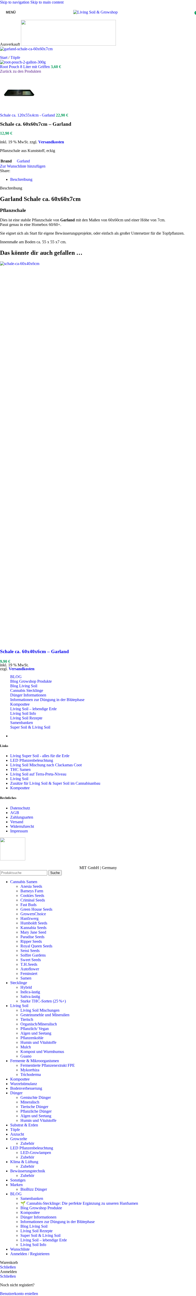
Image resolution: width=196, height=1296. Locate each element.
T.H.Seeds (28, 964)
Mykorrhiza (29, 1070)
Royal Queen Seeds (36, 946)
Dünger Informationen (28, 695)
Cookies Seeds (32, 895)
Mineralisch (29, 1102)
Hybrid (26, 987)
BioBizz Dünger (33, 1189)
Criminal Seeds (32, 900)
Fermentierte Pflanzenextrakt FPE (47, 1065)
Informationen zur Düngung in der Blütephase (47, 699)
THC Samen (20, 769)
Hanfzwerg (29, 918)
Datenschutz (20, 808)
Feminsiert (28, 973)
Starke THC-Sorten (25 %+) (43, 1001)
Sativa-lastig (30, 996)
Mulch (25, 1047)
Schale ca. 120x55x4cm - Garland (28, 115)
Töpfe (15, 57)
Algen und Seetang (35, 1033)
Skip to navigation (15, 2)
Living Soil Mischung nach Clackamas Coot (46, 765)
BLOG (16, 677)
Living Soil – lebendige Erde (33, 709)
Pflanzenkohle (31, 1038)
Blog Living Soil (23, 686)
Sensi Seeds (30, 950)
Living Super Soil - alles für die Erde (39, 756)
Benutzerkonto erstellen (19, 1293)
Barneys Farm (31, 891)
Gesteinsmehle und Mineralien (44, 1015)
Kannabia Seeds (33, 927)
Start (4, 57)
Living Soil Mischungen (39, 1010)
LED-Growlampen (35, 1152)
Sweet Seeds (30, 960)
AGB (14, 812)
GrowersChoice (33, 914)
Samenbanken (21, 722)
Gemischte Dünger (35, 1097)
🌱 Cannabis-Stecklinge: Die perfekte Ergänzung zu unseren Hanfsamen (79, 1203)
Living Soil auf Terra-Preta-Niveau (38, 774)
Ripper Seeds (31, 941)
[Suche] (122, 12)
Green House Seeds (36, 909)
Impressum (19, 831)
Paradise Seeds (32, 937)
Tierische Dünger (34, 1106)
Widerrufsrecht (22, 826)
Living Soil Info (23, 713)
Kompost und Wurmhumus (42, 1051)
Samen (25, 978)
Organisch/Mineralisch (38, 1024)
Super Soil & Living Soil (30, 727)
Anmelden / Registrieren (30, 1254)
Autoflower (29, 969)
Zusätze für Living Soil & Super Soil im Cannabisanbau (55, 783)
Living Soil (19, 779)
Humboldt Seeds (33, 923)
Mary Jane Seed (33, 932)
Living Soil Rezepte (26, 718)
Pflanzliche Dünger (36, 1111)
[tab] (21, 179)
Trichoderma (30, 1074)
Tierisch (26, 1019)
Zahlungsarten (21, 817)
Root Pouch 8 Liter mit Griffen (25, 67)
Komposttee (20, 704)
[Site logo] (95, 12)
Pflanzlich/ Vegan (34, 1028)
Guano (25, 1056)
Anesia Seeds (31, 886)
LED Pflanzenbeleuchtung (31, 760)
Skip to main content (47, 2)
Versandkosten (51, 142)
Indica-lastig (30, 992)
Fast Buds (28, 905)
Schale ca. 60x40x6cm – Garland (34, 651)
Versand (16, 822)
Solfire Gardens (33, 955)
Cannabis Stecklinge (26, 690)
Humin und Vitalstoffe (38, 1042)
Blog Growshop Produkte (31, 681)
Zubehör (27, 1143)
